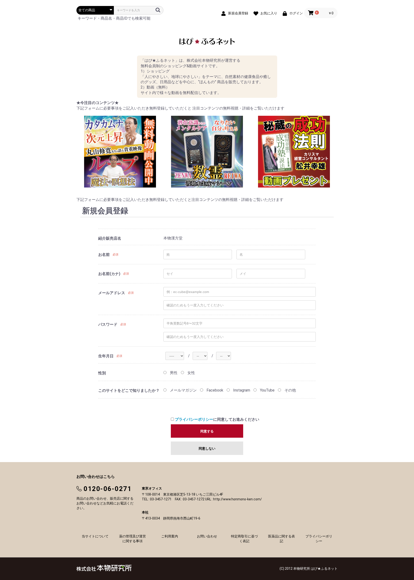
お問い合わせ (207, 536)
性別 (102, 373)
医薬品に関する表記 (281, 538)
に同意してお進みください (217, 419)
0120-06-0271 (108, 489)
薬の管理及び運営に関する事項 (132, 538)
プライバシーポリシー (194, 419)
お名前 (104, 254)
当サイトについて (95, 536)
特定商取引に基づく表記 (244, 538)
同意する (207, 431)
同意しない (207, 448)
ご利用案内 (169, 536)
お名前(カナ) (109, 273)
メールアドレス (111, 293)
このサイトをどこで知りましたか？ (129, 390)
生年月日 (106, 356)
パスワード (107, 324)
